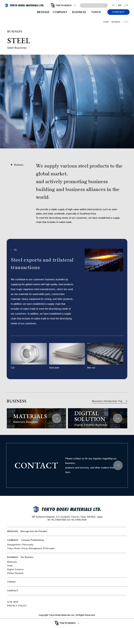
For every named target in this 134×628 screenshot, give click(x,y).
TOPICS (96, 12)
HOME (106, 22)
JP (113, 5)
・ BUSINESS (114, 22)
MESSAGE (43, 12)
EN (119, 5)
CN (126, 5)
